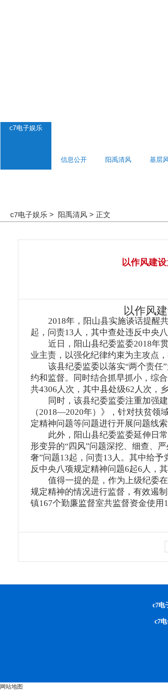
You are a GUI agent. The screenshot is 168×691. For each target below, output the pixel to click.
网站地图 (11, 686)
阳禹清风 (72, 215)
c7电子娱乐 (25, 127)
